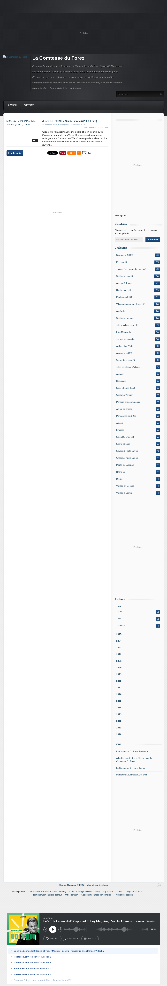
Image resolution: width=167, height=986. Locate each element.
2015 (118, 701)
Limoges (120, 430)
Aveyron (120, 374)
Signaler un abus (135, 891)
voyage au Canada (125, 339)
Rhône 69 (120, 472)
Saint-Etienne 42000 (125, 388)
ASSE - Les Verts (124, 346)
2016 (118, 694)
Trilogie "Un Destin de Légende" (131, 269)
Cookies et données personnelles (96, 895)
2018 (118, 681)
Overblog (103, 885)
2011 (118, 727)
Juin (120, 611)
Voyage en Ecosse (125, 486)
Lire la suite (14, 153)
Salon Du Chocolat (125, 437)
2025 (118, 634)
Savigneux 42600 (124, 255)
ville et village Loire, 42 (127, 325)
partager (73, 939)
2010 (118, 734)
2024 (118, 641)
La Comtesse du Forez (58, 58)
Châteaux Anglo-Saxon (127, 458)
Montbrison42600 (124, 297)
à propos (92, 939)
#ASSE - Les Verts (100, 128)
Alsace (119, 423)
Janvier (121, 625)
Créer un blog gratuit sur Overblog (84, 891)
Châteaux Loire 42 (124, 276)
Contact (29, 105)
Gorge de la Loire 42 (125, 360)
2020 (118, 667)
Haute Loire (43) (123, 290)
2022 (118, 654)
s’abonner (54, 939)
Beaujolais (121, 381)
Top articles (108, 891)
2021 (118, 661)
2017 (118, 687)
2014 (118, 707)
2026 (118, 606)
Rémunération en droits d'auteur (47, 895)
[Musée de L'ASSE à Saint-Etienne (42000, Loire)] (23, 124)
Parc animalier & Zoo (126, 416)
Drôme (119, 479)
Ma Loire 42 (121, 262)
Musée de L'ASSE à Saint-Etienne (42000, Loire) (69, 121)
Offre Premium (71, 895)
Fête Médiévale (123, 332)
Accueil (12, 105)
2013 (118, 714)
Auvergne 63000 (124, 353)
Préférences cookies (124, 895)
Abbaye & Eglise (124, 283)
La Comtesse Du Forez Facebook (132, 751)
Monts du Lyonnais (125, 465)
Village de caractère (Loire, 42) (130, 304)
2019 (118, 674)
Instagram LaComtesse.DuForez (131, 775)
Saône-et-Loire (123, 444)
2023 (118, 647)
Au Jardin (120, 311)
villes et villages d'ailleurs (128, 367)
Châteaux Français (125, 318)
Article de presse (124, 409)
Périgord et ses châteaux (128, 402)
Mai (119, 618)
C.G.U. (149, 891)
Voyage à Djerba (124, 493)
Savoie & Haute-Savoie (127, 451)
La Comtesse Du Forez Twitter (130, 768)
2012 (118, 721)
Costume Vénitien (124, 395)
